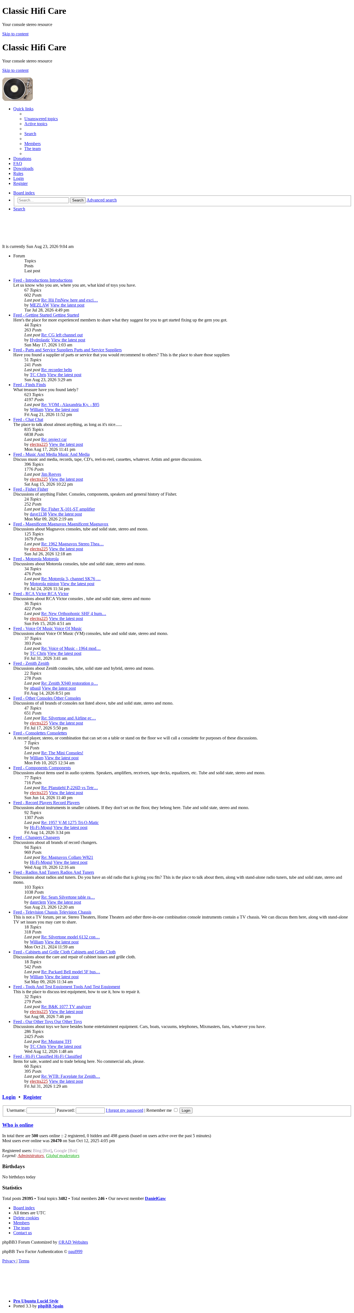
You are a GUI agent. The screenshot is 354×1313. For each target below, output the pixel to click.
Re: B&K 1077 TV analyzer (66, 1006)
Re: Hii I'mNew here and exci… (69, 300)
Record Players (66, 802)
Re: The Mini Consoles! (62, 752)
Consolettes (57, 733)
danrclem (38, 902)
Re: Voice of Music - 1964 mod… (71, 648)
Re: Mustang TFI (56, 1041)
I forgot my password (124, 1110)
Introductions (61, 280)
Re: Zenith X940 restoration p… (69, 683)
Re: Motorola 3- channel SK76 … (71, 578)
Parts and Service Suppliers (98, 349)
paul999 (75, 1251)
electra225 (39, 444)
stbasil (35, 688)
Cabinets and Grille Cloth (93, 952)
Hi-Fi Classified (68, 1056)
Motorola (51, 558)
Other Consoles (67, 698)
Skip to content (15, 34)
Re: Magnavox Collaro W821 (67, 857)
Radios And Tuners (77, 872)
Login (9, 1097)
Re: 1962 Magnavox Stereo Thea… (72, 544)
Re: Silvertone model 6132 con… (70, 937)
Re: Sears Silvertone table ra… (68, 897)
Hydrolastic (40, 340)
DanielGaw (155, 1198)
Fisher (42, 489)
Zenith (43, 663)
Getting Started (66, 315)
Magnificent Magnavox (87, 524)
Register (32, 1097)
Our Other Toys (68, 1021)
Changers (51, 837)
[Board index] (75, 99)
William (36, 409)
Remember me (159, 1110)
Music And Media (74, 454)
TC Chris (38, 374)
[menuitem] (41, 118)
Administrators (31, 1155)
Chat (39, 419)
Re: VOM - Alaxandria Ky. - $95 (70, 404)
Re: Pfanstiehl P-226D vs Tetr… (69, 787)
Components (60, 767)
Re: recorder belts (56, 369)
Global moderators (62, 1155)
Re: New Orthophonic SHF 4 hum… (73, 613)
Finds (41, 384)
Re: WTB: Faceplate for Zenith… (70, 1076)
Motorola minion (44, 583)
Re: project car (54, 439)
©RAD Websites (73, 1242)
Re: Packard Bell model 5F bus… (70, 971)
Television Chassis (75, 912)
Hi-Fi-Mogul (41, 827)
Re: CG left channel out (62, 335)
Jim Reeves (51, 474)
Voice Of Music (68, 628)
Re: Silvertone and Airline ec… (68, 718)
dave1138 (38, 514)
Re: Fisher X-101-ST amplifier (68, 509)
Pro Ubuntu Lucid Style (35, 1301)
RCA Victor (58, 593)
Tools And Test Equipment (96, 986)
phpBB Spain (50, 1306)
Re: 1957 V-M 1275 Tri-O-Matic (70, 822)
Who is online (17, 1125)
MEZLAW (39, 305)
